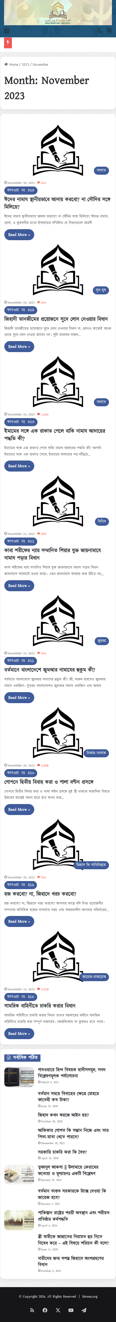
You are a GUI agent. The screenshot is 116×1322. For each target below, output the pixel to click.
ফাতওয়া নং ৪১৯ (20, 881)
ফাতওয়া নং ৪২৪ (20, 306)
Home (13, 61)
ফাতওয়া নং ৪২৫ (21, 186)
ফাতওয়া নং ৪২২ (20, 538)
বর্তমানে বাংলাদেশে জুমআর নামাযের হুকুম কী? (49, 666)
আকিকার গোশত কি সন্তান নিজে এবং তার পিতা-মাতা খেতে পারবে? (73, 1130)
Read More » (19, 231)
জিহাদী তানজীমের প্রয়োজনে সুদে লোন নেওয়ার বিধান (56, 315)
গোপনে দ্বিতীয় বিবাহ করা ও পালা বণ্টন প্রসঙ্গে (48, 778)
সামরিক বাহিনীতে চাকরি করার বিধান (40, 1002)
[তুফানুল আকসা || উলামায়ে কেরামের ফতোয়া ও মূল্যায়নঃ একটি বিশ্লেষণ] (19, 1171)
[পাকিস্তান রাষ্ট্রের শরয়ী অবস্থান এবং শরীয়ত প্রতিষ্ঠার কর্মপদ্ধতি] (19, 1216)
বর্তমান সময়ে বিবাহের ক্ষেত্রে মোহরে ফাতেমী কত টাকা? (68, 1093)
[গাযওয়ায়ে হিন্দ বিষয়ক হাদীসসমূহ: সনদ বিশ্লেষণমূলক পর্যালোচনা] (19, 1073)
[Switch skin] (100, 31)
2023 (25, 61)
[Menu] (6, 31)
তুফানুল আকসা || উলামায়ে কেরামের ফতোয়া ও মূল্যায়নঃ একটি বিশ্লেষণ (68, 1166)
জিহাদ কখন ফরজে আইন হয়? (63, 1111)
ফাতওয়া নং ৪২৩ (21, 418)
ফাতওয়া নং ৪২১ (20, 657)
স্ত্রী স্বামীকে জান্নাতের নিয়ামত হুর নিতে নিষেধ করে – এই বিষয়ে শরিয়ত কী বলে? (73, 1236)
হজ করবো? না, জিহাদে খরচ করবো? (40, 890)
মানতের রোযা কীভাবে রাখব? (34, 41)
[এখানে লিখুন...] (109, 31)
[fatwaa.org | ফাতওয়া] (58, 12)
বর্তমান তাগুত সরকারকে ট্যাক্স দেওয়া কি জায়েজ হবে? (72, 1190)
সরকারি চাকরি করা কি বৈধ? (62, 1148)
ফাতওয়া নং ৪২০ (20, 769)
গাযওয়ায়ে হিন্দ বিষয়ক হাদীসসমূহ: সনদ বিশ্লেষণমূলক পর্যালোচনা (71, 1069)
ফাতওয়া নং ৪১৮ (20, 993)
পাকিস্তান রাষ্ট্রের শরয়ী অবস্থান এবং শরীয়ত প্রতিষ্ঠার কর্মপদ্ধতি (74, 1212)
